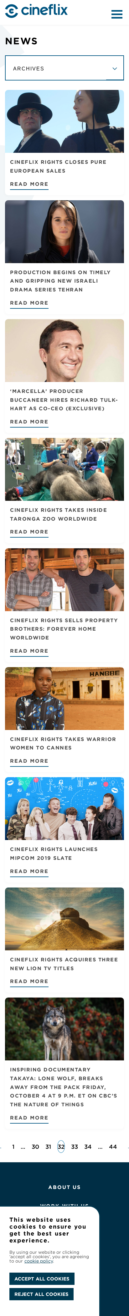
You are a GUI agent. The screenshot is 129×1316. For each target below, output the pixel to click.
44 (113, 1146)
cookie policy (38, 1260)
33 (74, 1146)
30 (35, 1146)
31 (48, 1146)
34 (88, 1146)
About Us (64, 1187)
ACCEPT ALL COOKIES (42, 1278)
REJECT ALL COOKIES (41, 1294)
